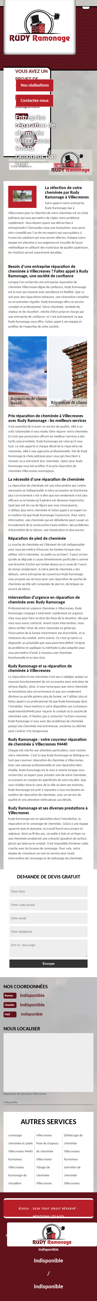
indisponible (32, 995)
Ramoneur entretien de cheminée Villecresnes (72, 1171)
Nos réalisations (35, 85)
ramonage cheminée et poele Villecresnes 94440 (20, 1143)
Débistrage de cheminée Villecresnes (73, 1143)
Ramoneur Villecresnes (16, 1163)
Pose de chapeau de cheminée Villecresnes (47, 1151)
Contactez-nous (34, 101)
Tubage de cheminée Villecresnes (44, 1175)
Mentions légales (48, 1216)
